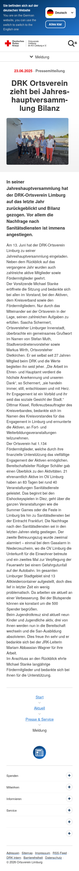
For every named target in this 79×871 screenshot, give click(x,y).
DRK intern (13, 857)
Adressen (12, 853)
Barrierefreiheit (33, 857)
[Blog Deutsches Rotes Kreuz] (39, 752)
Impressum (42, 853)
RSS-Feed (60, 853)
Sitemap (27, 853)
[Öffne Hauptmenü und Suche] (72, 43)
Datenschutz (53, 857)
